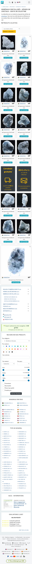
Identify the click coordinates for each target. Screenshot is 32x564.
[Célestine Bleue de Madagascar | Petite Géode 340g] (24, 42)
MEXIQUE (7, 416)
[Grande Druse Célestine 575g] (24, 226)
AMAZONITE (22, 431)
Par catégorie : (6, 338)
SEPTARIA (7, 483)
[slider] (3, 370)
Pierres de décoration (11, 291)
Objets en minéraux (10, 304)
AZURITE (7, 440)
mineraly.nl (7, 553)
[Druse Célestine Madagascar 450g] (8, 200)
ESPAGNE (22, 409)
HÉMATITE (7, 455)
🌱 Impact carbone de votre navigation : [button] (16, 327)
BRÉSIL (7, 405)
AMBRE (6, 433)
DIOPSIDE (22, 447)
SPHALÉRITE (22, 485)
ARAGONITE (22, 438)
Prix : (3, 367)
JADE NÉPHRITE (23, 455)
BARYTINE (22, 440)
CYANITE (6, 447)
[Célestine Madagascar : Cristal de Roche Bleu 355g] (8, 68)
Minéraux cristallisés (11, 294)
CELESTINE (7, 444)
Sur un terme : (6, 355)
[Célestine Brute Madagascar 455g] (8, 147)
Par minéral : (5, 361)
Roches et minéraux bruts (12, 289)
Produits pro (8, 319)
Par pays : (19, 361)
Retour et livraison (11, 538)
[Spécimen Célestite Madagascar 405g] (8, 121)
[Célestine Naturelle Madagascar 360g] (24, 94)
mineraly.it (17, 551)
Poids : (4, 373)
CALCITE (7, 442)
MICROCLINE (8, 468)
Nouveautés (7, 315)
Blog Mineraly (7, 543)
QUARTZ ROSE (8, 477)
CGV (3, 537)
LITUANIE (22, 411)
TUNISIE (7, 420)
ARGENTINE (22, 403)
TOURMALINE (8, 488)
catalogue (5, 6)
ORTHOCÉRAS (23, 468)
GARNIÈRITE (7, 453)
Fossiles (7, 306)
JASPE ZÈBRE (8, 464)
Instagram (23, 543)
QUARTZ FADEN (8, 475)
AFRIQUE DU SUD (8, 422)
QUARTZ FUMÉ (23, 475)
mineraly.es (26, 551)
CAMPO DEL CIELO (24, 442)
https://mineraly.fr (16, 546)
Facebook (15, 543)
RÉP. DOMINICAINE (9, 409)
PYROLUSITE (7, 472)
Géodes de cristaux (10, 299)
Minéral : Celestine (8, 31)
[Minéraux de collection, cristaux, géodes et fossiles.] (2, 2)
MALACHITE (22, 466)
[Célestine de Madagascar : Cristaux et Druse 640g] (16, 260)
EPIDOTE (22, 449)
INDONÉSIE (7, 411)
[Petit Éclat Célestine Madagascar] (8, 42)
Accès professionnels (23, 538)
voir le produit (8, 57)
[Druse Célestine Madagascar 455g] (24, 147)
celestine (6, 51)
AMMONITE (22, 433)
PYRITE (21, 470)
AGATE (6, 431)
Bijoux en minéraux (10, 308)
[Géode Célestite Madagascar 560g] (24, 200)
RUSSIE (22, 418)
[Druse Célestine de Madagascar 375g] (24, 68)
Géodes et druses (21, 6)
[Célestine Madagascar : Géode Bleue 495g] (24, 121)
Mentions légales (9, 537)
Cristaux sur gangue (10, 297)
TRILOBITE (22, 488)
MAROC (7, 413)
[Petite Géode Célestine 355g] (8, 94)
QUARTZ (22, 472)
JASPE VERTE (23, 462)
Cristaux (12, 6)
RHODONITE (22, 477)
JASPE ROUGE (8, 462)
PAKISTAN (7, 418)
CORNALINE (22, 444)
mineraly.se (26, 553)
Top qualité (7, 317)
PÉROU (21, 416)
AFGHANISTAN (8, 403)
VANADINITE (7, 490)
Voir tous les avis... (24, 530)
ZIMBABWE (22, 422)
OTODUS (7, 470)
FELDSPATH (7, 451)
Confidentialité (18, 537)
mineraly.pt (17, 553)
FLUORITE (22, 451)
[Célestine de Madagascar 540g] (8, 226)
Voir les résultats (16, 393)
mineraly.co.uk (20, 549)
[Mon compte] (12, 2)
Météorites (7, 311)
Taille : (4, 378)
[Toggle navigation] (29, 2)
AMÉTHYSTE (7, 436)
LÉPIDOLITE (7, 466)
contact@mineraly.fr (19, 544)
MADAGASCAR (23, 413)
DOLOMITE (7, 449)
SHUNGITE (22, 483)
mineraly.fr (10, 549)
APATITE (6, 438)
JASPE (6, 457)
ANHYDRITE (22, 436)
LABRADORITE (23, 464)
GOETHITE (22, 453)
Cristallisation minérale (11, 301)
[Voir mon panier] (15, 2)
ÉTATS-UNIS (23, 420)
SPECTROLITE (8, 485)
